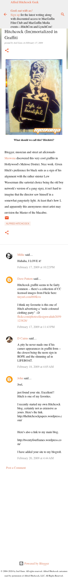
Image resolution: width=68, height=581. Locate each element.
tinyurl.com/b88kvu (29, 297)
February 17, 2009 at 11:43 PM (36, 327)
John (20, 378)
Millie (20, 255)
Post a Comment (16, 468)
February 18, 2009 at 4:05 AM (35, 367)
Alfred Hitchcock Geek (25, 2)
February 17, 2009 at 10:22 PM (36, 267)
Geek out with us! (21, 10)
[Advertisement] (34, 515)
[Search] (62, 14)
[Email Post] (7, 219)
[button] (7, 50)
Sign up (15, 15)
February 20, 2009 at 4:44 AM (35, 458)
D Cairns (22, 338)
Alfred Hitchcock (17, 223)
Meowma (10, 158)
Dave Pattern (25, 278)
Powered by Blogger (36, 563)
